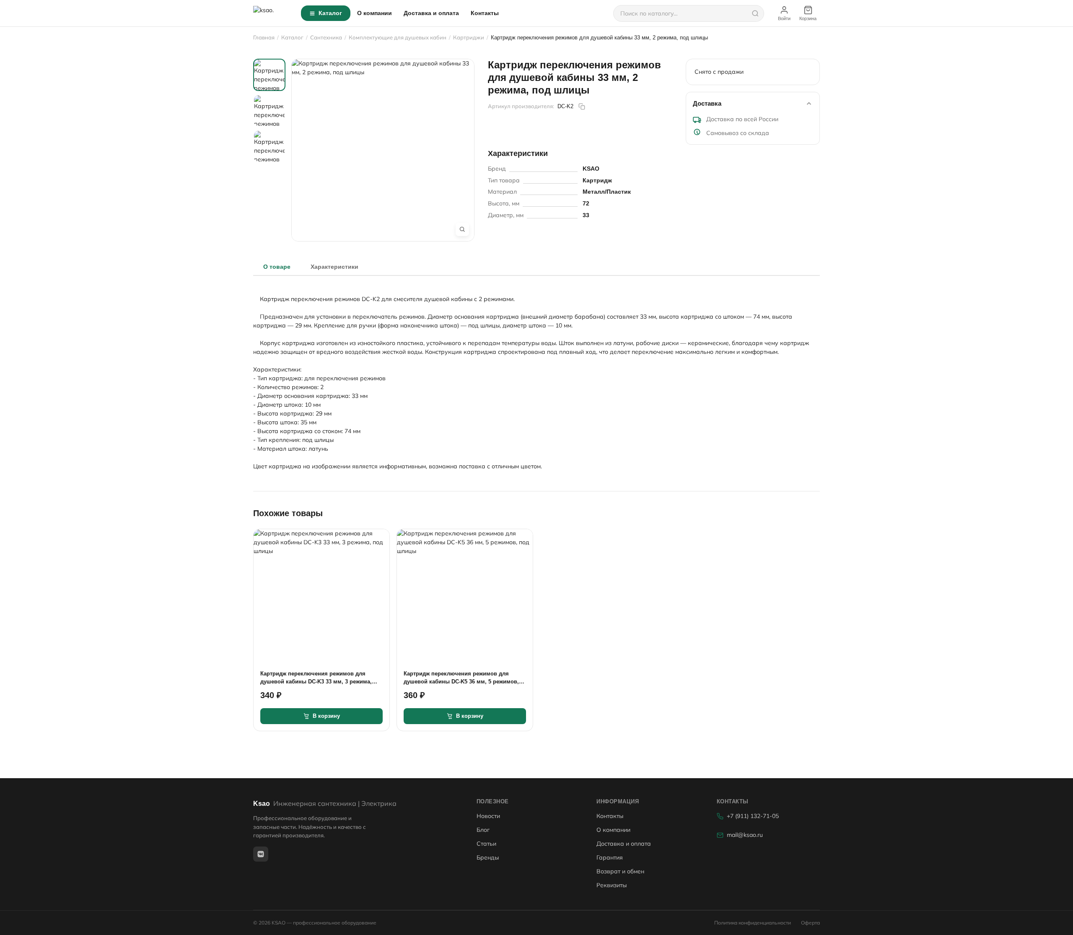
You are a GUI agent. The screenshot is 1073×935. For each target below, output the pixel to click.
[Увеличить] (462, 229)
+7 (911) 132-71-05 (753, 816)
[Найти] (755, 13)
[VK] (260, 854)
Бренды (488, 857)
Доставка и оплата (431, 13)
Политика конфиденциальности (752, 922)
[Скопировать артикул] (582, 106)
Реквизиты (611, 885)
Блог (483, 830)
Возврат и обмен (620, 871)
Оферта (810, 922)
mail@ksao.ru (745, 835)
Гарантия (609, 857)
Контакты (485, 13)
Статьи (486, 843)
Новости (488, 816)
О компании (374, 13)
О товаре (276, 266)
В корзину (326, 716)
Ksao (325, 803)
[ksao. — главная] (272, 13)
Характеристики (334, 266)
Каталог (330, 13)
